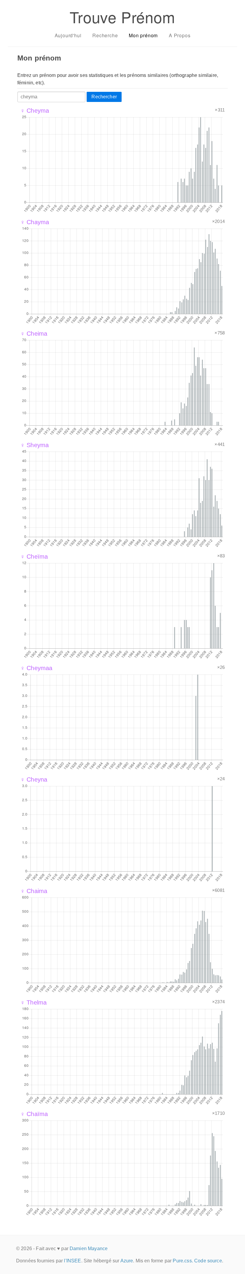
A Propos (179, 35)
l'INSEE (72, 1260)
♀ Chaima (33, 891)
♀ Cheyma (34, 110)
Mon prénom (143, 35)
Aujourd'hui (68, 35)
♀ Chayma (34, 222)
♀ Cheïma (34, 556)
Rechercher (104, 96)
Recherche (105, 35)
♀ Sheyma (34, 445)
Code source (208, 1260)
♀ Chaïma (34, 1114)
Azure (126, 1260)
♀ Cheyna (33, 779)
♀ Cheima (33, 333)
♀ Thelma (33, 1002)
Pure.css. (183, 1260)
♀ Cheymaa (36, 668)
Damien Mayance (89, 1248)
